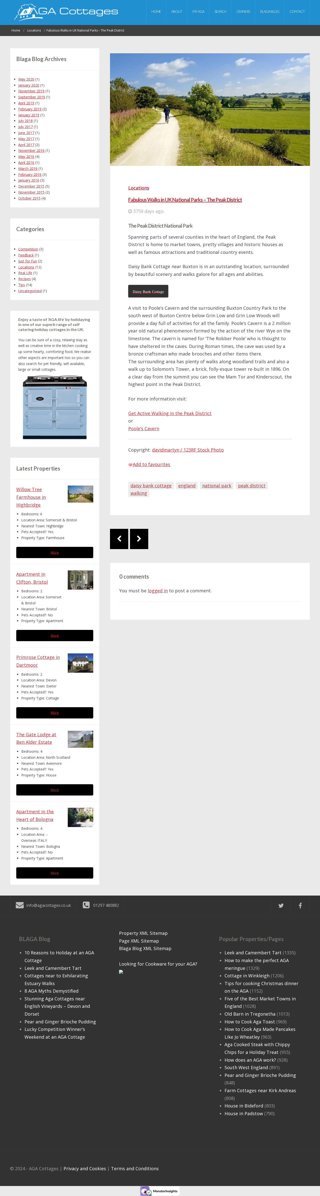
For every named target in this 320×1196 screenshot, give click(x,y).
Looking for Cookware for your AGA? (158, 964)
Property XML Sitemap (143, 933)
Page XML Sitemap (139, 941)
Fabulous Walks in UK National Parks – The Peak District (185, 200)
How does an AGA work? (250, 1060)
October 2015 (29, 198)
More (55, 552)
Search (220, 11)
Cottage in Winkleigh (247, 976)
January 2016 (28, 180)
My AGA (198, 11)
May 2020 (26, 79)
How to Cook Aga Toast (249, 1022)
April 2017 (26, 144)
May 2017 (26, 138)
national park (216, 486)
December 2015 (31, 186)
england (187, 486)
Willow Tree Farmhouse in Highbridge (31, 497)
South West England (246, 1067)
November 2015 (31, 192)
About (176, 11)
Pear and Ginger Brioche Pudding (60, 1022)
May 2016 (26, 156)
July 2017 (25, 126)
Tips (21, 284)
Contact (297, 11)
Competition (28, 249)
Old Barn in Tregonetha (250, 1014)
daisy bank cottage (151, 486)
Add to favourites (151, 464)
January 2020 (28, 85)
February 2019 (30, 109)
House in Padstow (243, 1113)
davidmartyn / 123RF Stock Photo (188, 450)
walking (138, 493)
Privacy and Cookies (85, 1168)
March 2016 (28, 168)
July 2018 (25, 120)
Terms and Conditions (135, 1168)
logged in (158, 591)
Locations (138, 188)
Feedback (26, 255)
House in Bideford (243, 1106)
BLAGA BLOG (269, 11)
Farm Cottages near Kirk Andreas (260, 1090)
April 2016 (26, 162)
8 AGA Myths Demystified (51, 991)
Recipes (24, 278)
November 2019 (31, 91)
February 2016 (30, 174)
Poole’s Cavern (143, 429)
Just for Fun (27, 261)
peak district (252, 486)
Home (156, 11)
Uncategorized (30, 290)
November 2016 (31, 150)
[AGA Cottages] (66, 12)
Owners (243, 11)
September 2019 (31, 97)
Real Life (25, 272)
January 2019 (28, 115)
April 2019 (26, 103)
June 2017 (26, 132)
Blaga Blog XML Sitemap (145, 948)
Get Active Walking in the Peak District (170, 413)
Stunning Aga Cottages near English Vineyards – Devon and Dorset (57, 1006)
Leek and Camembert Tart (53, 968)
